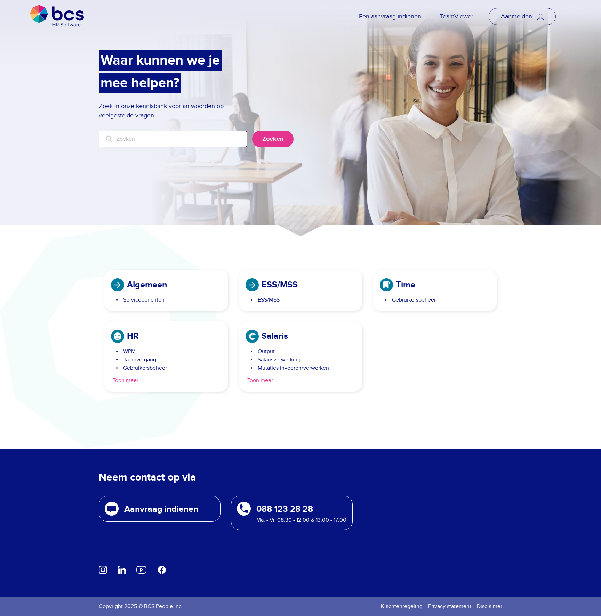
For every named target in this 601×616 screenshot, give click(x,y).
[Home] (57, 16)
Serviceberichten (144, 299)
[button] (160, 509)
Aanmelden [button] (517, 16)
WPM (129, 351)
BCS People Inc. (163, 606)
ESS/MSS (269, 299)
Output (266, 351)
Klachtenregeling (402, 606)
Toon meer (125, 380)
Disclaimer (489, 606)
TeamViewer (456, 16)
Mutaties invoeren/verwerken (293, 367)
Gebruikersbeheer (414, 299)
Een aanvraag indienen (390, 16)
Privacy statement (449, 606)
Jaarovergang (139, 359)
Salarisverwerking (279, 359)
